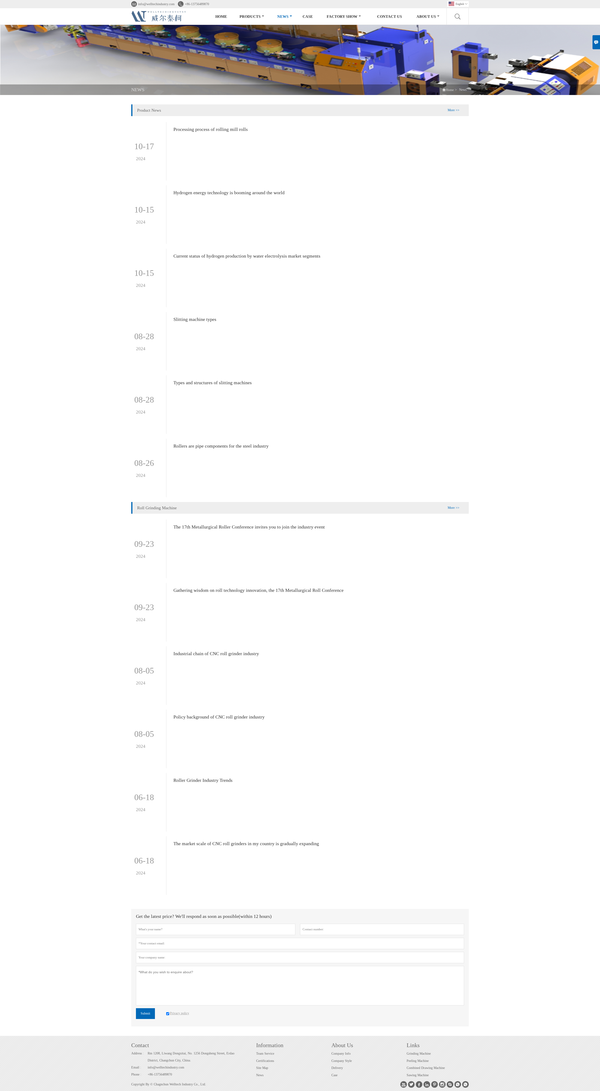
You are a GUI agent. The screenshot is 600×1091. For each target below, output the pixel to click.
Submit (145, 1013)
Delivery (337, 1068)
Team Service (265, 1053)
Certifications (265, 1061)
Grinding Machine (419, 1053)
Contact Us (389, 17)
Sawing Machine (418, 1075)
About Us (426, 17)
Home (221, 17)
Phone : (136, 1074)
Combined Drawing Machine (426, 1068)
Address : (137, 1053)
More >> (453, 110)
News (283, 17)
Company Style (341, 1061)
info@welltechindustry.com (156, 4)
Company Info (341, 1053)
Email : (136, 1067)
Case (308, 17)
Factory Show (342, 17)
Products (250, 17)
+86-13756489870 (197, 4)
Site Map (262, 1068)
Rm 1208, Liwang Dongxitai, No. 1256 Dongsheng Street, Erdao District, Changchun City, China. (191, 1057)
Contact (140, 1045)
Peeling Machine (418, 1061)
